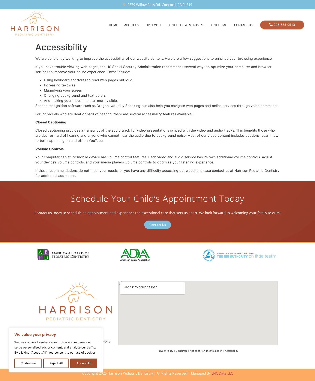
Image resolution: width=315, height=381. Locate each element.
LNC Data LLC (222, 373)
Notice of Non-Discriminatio (205, 350)
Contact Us (243, 25)
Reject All (56, 363)
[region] (56, 350)
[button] (185, 25)
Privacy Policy (165, 350)
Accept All (83, 363)
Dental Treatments (183, 25)
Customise (28, 363)
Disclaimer (181, 350)
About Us (131, 25)
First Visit (153, 25)
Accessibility (231, 350)
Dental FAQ (219, 25)
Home (113, 25)
